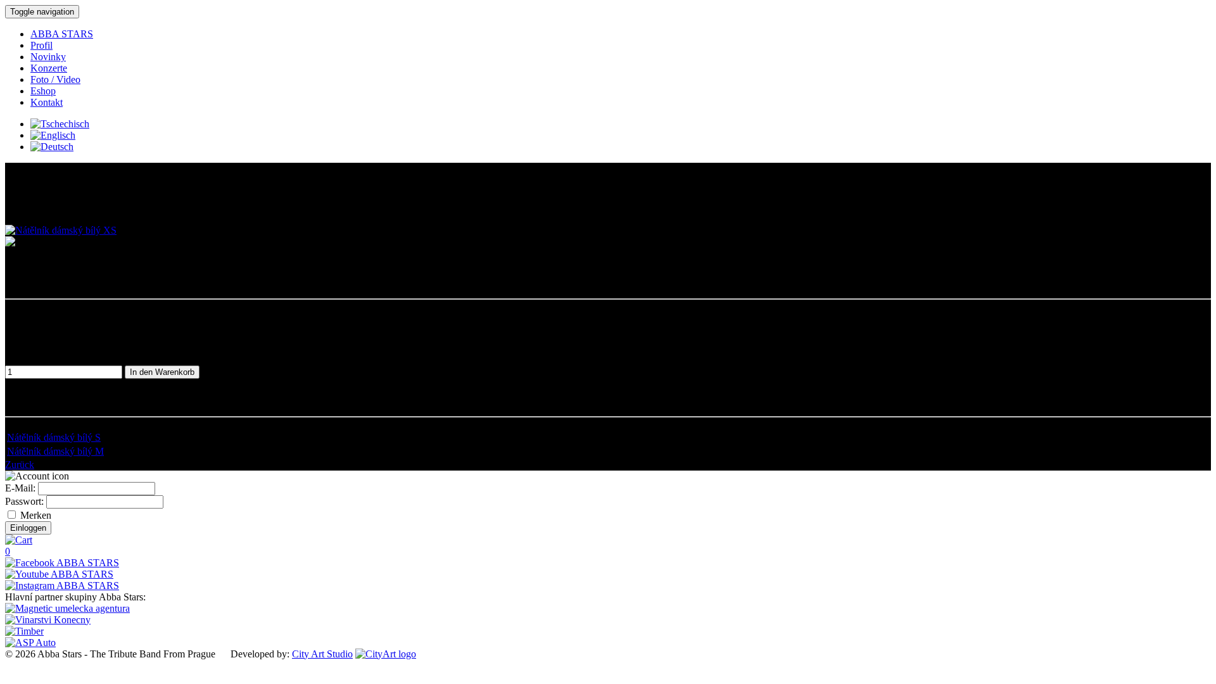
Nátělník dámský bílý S (54, 437)
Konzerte (48, 68)
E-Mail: (20, 488)
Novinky (48, 56)
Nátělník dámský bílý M (55, 451)
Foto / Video (55, 79)
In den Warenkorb (162, 372)
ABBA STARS (61, 33)
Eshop (43, 91)
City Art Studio (322, 654)
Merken (34, 515)
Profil (41, 45)
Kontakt (46, 102)
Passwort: (24, 501)
